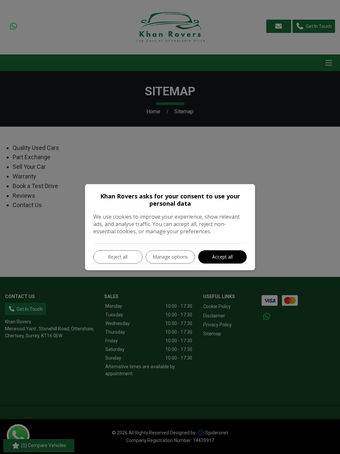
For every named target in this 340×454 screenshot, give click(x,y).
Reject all (118, 257)
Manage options (170, 257)
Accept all (222, 257)
